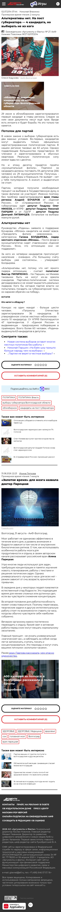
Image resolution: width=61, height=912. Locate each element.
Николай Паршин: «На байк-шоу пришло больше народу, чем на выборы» (30, 349)
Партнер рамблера (26, 898)
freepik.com (7, 528)
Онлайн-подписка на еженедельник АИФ (27, 816)
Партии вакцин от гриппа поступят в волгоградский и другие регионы (30, 755)
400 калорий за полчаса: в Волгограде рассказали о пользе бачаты (29, 680)
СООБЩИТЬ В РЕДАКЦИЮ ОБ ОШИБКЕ (23, 820)
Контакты (8, 804)
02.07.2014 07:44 (9, 11)
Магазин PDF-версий (14, 812)
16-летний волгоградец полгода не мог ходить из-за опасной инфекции (34, 782)
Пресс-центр (41, 808)
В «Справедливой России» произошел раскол (34, 457)
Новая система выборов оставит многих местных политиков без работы (29, 343)
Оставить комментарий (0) (30, 375)
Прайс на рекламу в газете (33, 804)
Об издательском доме (16, 808)
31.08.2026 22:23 (9, 473)
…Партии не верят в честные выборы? (30, 353)
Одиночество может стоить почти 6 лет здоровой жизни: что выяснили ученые (31, 773)
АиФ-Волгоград (28, 78)
